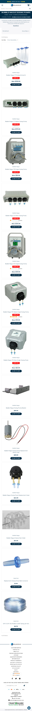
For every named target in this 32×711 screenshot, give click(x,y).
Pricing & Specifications (16, 653)
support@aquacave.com (17, 700)
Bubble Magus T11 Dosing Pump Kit (16, 75)
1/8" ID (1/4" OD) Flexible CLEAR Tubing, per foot (16, 623)
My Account (16, 668)
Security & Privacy (16, 662)
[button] (16, 31)
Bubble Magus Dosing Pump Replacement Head (16, 495)
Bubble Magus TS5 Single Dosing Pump (16, 169)
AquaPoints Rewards (16, 657)
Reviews (16, 671)
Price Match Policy (16, 664)
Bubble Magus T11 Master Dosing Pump (16, 121)
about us (16, 651)
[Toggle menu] (4, 5)
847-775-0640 (16, 698)
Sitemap (25, 709)
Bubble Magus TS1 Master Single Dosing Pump (16, 312)
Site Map (16, 655)
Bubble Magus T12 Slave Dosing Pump (16, 215)
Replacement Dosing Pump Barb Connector (16, 581)
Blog (16, 670)
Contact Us (16, 649)
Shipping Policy (16, 666)
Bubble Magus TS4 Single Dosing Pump (16, 263)
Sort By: (4, 40)
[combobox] (16, 8)
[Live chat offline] (29, 708)
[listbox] (13, 40)
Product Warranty (16, 660)
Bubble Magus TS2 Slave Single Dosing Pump (16, 360)
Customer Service (16, 647)
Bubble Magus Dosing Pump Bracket (16, 408)
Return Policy (16, 658)
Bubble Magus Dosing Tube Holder (16, 538)
